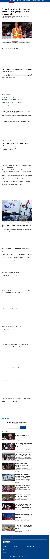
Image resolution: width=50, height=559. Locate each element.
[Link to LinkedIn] (33, 546)
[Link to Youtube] (30, 546)
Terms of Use (5, 552)
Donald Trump (15, 41)
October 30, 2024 (16, 105)
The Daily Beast (10, 166)
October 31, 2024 (18, 260)
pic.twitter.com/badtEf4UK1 (17, 102)
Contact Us (15, 546)
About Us (4, 546)
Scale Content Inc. (13, 537)
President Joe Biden (7, 75)
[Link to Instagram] (27, 546)
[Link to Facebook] (25, 546)
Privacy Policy (5, 549)
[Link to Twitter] (28, 546)
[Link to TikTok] (31, 546)
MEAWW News (5, 537)
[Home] (5, 1)
